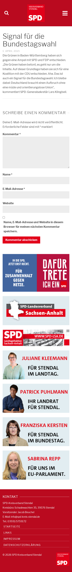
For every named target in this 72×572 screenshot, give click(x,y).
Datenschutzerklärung (22, 544)
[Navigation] (65, 13)
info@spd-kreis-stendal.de (25, 516)
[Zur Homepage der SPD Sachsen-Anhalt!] (36, 310)
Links (7, 532)
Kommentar (12, 134)
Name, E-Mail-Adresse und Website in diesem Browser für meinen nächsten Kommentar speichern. (33, 227)
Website (8, 203)
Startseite (11, 526)
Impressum (11, 538)
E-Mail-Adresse (14, 189)
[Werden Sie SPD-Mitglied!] (36, 272)
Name (7, 174)
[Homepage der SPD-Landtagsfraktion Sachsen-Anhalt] (36, 337)
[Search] (6, 13)
